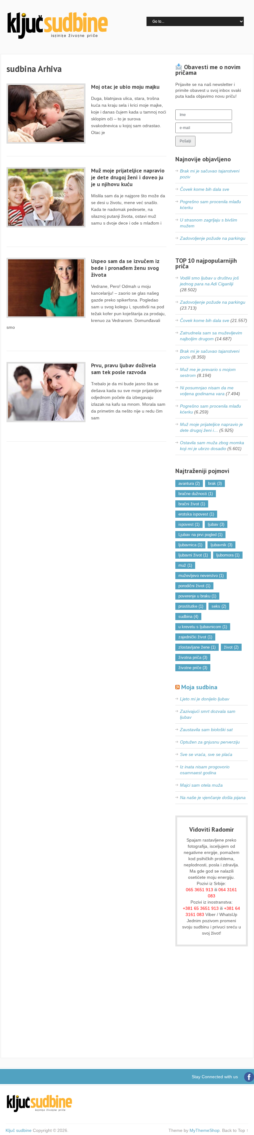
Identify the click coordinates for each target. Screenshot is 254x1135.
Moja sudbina (199, 687)
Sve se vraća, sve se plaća (206, 754)
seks (219, 606)
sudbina (188, 616)
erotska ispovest (196, 514)
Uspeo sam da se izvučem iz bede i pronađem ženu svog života (125, 267)
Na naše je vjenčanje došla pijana (213, 797)
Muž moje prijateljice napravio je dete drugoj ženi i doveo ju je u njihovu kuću (127, 177)
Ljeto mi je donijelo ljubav (204, 698)
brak (215, 483)
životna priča (192, 657)
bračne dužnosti (195, 493)
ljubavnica (190, 545)
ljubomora (227, 555)
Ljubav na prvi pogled (200, 534)
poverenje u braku (197, 596)
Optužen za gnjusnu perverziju (210, 742)
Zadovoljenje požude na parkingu (212, 238)
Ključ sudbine (19, 1130)
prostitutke (190, 606)
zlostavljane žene (197, 647)
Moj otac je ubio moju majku (125, 86)
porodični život (194, 585)
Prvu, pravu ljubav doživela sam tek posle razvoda (123, 369)
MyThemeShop (205, 1130)
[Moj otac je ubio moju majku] (46, 113)
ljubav (216, 524)
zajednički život (195, 637)
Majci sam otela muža (201, 785)
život (231, 647)
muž (185, 565)
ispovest (188, 524)
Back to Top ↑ (235, 1130)
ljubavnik (221, 545)
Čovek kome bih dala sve (204, 189)
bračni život (191, 504)
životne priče (192, 667)
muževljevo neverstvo (201, 575)
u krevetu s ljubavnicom (202, 626)
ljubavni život (193, 555)
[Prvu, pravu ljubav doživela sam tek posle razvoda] (46, 392)
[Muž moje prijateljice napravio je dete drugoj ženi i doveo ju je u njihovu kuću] (46, 197)
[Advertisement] (211, 1006)
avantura (189, 483)
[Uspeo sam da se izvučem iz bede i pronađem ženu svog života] (46, 288)
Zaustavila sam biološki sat (206, 729)
